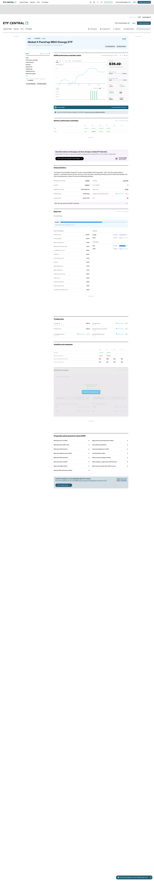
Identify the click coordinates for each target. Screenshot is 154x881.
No (127, 198)
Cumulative (96, 88)
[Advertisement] (77, 9)
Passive (87, 180)
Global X (87, 185)
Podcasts (16, 29)
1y (62, 61)
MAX (69, 61)
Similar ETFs (29, 67)
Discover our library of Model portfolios (95, 112)
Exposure (28, 64)
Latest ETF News (7, 29)
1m (57, 61)
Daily (103, 88)
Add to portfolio (122, 46)
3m (60, 61)
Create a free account (144, 23)
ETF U (22, 29)
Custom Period (77, 61)
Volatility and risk (30, 71)
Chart (27, 58)
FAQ (27, 76)
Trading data (29, 69)
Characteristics (30, 62)
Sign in (134, 23)
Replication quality (31, 73)
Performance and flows (32, 60)
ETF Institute (29, 29)
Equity (126, 189)
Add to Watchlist (111, 46)
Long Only (125, 180)
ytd (66, 61)
